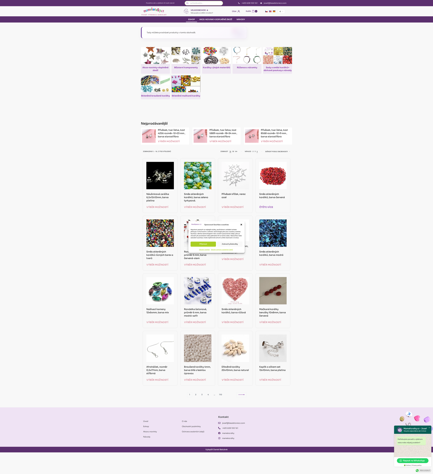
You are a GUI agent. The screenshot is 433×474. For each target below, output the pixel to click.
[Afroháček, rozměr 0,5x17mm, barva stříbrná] (160, 348)
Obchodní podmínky (191, 426)
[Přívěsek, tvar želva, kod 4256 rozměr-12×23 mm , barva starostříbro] (149, 136)
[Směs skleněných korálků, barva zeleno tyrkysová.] (198, 175)
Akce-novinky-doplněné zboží (215, 19)
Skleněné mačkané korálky (186, 96)
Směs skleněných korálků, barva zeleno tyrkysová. (196, 197)
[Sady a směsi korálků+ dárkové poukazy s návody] (277, 56)
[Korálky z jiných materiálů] (216, 56)
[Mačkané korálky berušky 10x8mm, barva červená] (273, 290)
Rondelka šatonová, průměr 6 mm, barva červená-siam (195, 255)
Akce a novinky (150, 431)
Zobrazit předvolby (230, 244)
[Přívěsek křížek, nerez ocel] (235, 175)
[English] (270, 11)
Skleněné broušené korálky (155, 96)
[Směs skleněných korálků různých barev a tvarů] (160, 233)
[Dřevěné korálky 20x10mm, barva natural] (235, 348)
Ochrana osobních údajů (193, 431)
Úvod (145, 421)
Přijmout (203, 244)
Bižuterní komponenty (186, 67)
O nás (184, 421)
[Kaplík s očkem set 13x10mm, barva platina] (273, 348)
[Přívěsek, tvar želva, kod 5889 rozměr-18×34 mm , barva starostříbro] (200, 136)
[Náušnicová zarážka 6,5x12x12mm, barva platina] (160, 175)
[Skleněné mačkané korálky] (186, 85)
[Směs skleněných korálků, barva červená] (273, 175)
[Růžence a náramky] (247, 56)
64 (236, 151)
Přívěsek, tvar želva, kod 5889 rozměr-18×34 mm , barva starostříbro (223, 133)
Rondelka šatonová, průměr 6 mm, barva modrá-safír (195, 312)
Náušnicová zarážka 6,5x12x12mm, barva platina (157, 197)
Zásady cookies (204, 249)
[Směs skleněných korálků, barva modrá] (273, 233)
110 (220, 395)
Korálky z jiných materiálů (216, 67)
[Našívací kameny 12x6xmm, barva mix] (160, 290)
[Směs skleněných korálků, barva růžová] (235, 290)
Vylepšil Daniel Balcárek (216, 449)
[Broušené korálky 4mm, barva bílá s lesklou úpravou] (198, 348)
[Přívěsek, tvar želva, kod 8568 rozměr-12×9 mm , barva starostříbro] (252, 136)
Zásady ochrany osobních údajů (222, 249)
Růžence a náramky (247, 67)
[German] (274, 11)
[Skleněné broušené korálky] (155, 85)
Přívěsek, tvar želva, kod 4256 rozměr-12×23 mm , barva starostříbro (171, 133)
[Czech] (266, 11)
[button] (241, 224)
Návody (241, 19)
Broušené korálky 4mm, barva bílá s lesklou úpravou (197, 370)
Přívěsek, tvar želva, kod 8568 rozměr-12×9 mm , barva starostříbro (274, 133)
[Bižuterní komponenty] (186, 56)
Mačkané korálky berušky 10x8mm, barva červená (272, 312)
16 (230, 151)
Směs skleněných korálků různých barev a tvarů (159, 255)
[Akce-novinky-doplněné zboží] (155, 56)
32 (233, 151)
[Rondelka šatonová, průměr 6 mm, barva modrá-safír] (198, 290)
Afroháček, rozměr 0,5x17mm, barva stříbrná (156, 370)
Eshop (191, 19)
